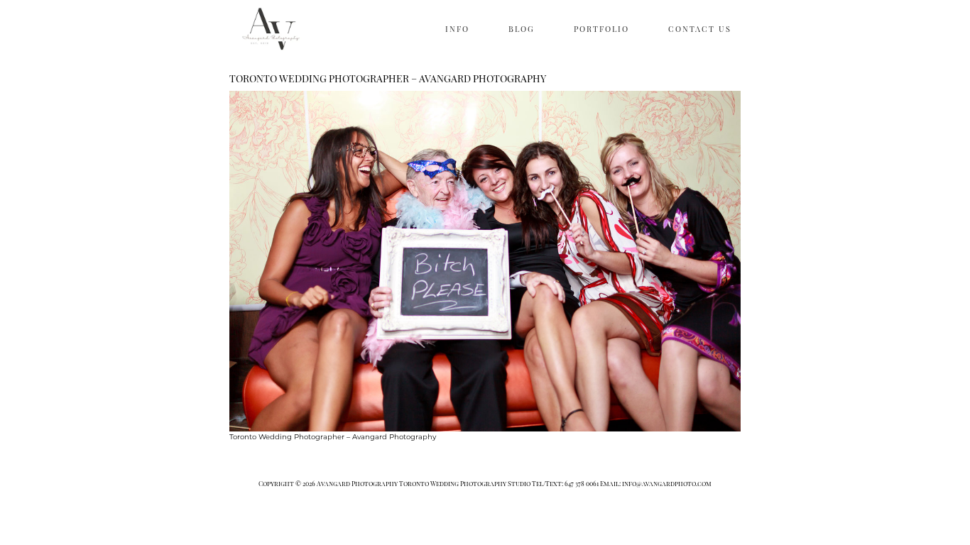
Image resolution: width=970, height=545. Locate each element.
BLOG (521, 28)
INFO (457, 28)
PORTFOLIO (601, 28)
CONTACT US (699, 28)
